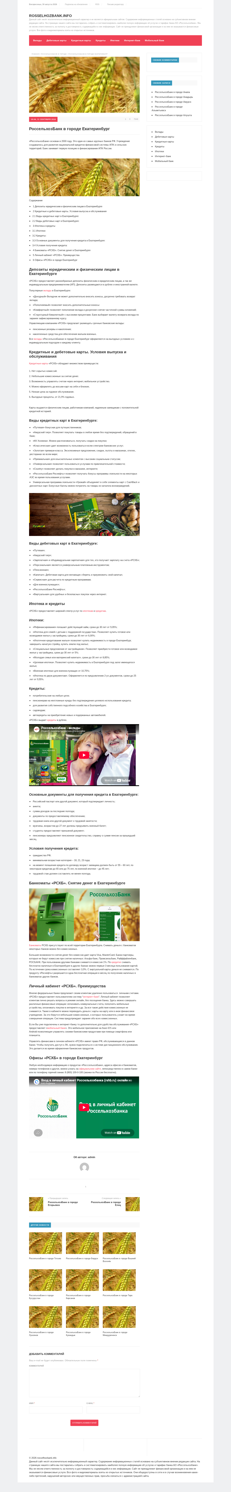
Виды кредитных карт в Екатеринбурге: (55, 216)
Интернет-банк (132, 40)
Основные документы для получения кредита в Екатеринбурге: (68, 240)
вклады (47, 290)
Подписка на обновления (76, 4)
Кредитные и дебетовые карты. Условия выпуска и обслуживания (70, 211)
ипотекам (88, 611)
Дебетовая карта (55, 574)
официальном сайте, (90, 1068)
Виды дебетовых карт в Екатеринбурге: (55, 221)
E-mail (90, 1403)
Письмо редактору (115, 4)
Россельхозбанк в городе (54, 54)
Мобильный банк (154, 40)
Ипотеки (114, 40)
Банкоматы (35, 945)
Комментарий (36, 1366)
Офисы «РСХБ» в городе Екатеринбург (55, 260)
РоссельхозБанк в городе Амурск (173, 101)
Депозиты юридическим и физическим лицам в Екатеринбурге (67, 206)
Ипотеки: (39, 230)
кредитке (116, 962)
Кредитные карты (81, 40)
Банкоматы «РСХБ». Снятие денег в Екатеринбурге (62, 250)
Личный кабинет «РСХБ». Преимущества (56, 255)
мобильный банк (56, 1028)
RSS (96, 4)
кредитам (101, 611)
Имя (32, 1403)
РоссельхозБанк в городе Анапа (172, 92)
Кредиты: (39, 235)
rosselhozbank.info (50, 16)
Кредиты (101, 40)
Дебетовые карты (56, 40)
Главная (35, 54)
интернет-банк (91, 996)
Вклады (37, 40)
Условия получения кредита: (49, 245)
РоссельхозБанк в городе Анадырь (174, 97)
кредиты (51, 720)
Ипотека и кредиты (44, 226)
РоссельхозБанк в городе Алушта (173, 115)
